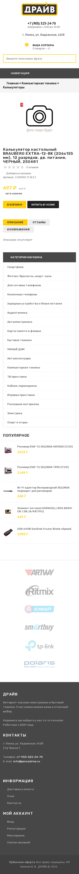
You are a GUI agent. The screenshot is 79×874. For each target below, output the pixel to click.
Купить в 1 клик (43, 204)
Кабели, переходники (22, 385)
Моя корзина (16, 835)
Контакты (14, 803)
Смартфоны (15, 267)
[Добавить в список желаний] (39, 173)
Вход (10, 821)
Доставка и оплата (20, 789)
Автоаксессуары (19, 358)
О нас (10, 796)
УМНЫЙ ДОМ (16, 349)
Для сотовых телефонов (24, 285)
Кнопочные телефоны (22, 294)
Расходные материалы (23, 404)
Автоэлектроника (19, 321)
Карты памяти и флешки (24, 330)
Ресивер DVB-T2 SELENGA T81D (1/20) (43, 467)
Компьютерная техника (23, 367)
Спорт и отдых (17, 422)
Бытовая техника (19, 340)
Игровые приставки (21, 394)
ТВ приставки (17, 376)
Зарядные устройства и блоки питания (34, 303)
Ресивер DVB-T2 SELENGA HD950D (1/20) (45, 446)
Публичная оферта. (22, 862)
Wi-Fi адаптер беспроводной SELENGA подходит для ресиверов (43, 489)
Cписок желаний (18, 842)
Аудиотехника (17, 312)
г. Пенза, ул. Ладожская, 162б (43, 35)
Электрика (14, 413)
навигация (20, 73)
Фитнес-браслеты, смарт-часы (29, 276)
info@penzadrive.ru (26, 761)
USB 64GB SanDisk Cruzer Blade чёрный (44, 528)
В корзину (14, 204)
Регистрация (16, 828)
